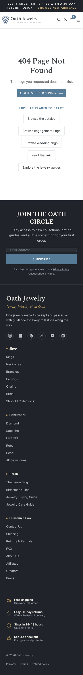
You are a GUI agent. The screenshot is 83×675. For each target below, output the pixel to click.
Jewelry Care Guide (20, 504)
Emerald (12, 438)
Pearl (10, 453)
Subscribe (41, 259)
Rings (10, 357)
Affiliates (12, 563)
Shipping (12, 534)
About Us (12, 556)
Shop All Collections (20, 401)
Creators (12, 571)
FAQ (9, 548)
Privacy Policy (61, 269)
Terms (24, 664)
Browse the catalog (42, 118)
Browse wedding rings (41, 143)
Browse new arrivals (57, 7)
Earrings (12, 379)
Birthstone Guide (17, 490)
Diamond (12, 423)
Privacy (11, 664)
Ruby (10, 445)
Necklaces (13, 364)
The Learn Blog (17, 482)
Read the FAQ (41, 155)
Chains (11, 386)
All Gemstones (16, 460)
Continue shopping (38, 93)
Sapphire (12, 430)
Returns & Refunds (19, 541)
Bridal (10, 394)
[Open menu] (78, 20)
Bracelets (12, 371)
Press (10, 578)
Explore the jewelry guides (42, 167)
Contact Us (14, 526)
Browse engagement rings (41, 131)
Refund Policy (40, 664)
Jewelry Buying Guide (21, 497)
